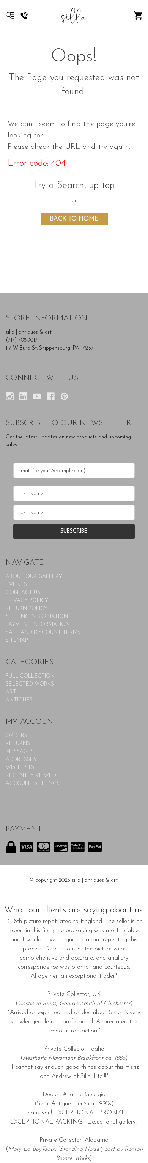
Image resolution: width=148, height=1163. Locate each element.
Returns (18, 744)
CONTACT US (23, 593)
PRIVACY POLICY (27, 601)
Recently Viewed (31, 775)
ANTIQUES (19, 700)
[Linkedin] (23, 396)
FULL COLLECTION (30, 676)
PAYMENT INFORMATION (38, 624)
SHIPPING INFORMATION (37, 616)
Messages (20, 752)
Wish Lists (20, 768)
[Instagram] (10, 396)
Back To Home (74, 219)
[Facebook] (51, 396)
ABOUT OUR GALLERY (34, 577)
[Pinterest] (64, 396)
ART (11, 692)
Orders (16, 736)
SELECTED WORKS (30, 684)
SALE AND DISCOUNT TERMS (43, 632)
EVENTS (16, 585)
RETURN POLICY (26, 608)
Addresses (21, 760)
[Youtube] (37, 396)
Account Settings (33, 783)
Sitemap (17, 640)
